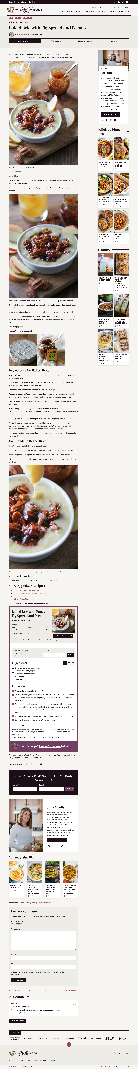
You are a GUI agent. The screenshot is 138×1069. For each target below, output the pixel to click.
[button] (10, 22)
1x (65, 663)
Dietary (101, 12)
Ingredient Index (117, 12)
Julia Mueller (22, 34)
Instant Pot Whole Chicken (120, 164)
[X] (123, 2)
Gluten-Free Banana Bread (121, 356)
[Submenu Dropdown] (83, 11)
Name (16, 785)
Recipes (18, 18)
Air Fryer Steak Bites (21, 599)
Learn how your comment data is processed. (59, 991)
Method (90, 12)
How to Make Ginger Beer (105, 279)
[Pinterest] (127, 2)
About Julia (96, 7)
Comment (16, 929)
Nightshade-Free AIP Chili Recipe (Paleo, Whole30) (70, 889)
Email (46, 651)
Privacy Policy (104, 1067)
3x (73, 663)
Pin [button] (63, 636)
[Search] (129, 12)
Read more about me (110, 114)
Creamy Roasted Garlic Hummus (26, 590)
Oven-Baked (27, 18)
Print (70, 636)
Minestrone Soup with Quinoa (104, 321)
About (36, 1060)
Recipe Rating (17, 921)
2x (69, 663)
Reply (74, 1004)
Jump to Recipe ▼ (25, 41)
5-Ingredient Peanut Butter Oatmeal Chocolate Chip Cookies (121, 283)
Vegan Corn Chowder (15, 886)
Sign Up (70, 789)
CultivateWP (126, 1067)
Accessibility (112, 1067)
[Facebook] (119, 2)
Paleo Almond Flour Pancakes (103, 357)
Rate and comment (50, 746)
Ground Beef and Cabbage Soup (105, 237)
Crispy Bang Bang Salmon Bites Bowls (105, 199)
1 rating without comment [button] (41, 903)
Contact (126, 7)
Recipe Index (66, 12)
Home (11, 18)
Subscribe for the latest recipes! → (22, 2)
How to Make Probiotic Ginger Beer (121, 321)
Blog (106, 7)
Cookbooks (115, 7)
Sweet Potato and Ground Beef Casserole (121, 200)
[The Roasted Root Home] (24, 9)
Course (78, 12)
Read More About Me (57, 840)
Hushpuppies (18, 596)
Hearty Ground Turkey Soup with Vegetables (34, 889)
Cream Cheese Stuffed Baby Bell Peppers (30, 593)
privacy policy (35, 50)
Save (56, 636)
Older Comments (17, 1021)
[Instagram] (115, 2)
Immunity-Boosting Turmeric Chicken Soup (50, 889)
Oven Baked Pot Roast (104, 163)
